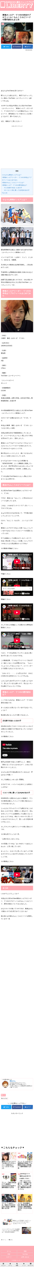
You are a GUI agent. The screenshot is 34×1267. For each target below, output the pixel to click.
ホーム (9, 1251)
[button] (30, 589)
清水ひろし (13, 1081)
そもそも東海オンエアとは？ (12, 175)
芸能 (25, 1251)
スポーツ (9, 1257)
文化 (4, 1095)
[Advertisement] (17, 69)
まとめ (4, 193)
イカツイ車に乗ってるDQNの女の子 (16, 190)
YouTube (5, 1098)
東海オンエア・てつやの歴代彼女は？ (14, 185)
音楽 (9, 1254)
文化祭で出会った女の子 (13, 187)
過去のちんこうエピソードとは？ (13, 182)
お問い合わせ (25, 1257)
